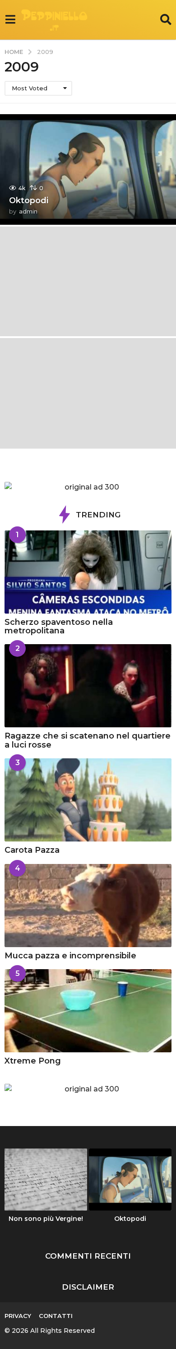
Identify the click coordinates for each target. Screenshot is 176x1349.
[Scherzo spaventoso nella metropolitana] (88, 572)
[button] (10, 20)
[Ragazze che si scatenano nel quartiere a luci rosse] (88, 685)
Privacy (18, 1315)
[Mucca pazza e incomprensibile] (88, 905)
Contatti (56, 1315)
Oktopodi (28, 200)
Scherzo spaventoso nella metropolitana (59, 626)
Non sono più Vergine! (46, 1219)
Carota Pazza (32, 850)
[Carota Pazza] (88, 799)
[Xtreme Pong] (88, 1010)
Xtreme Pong (33, 1061)
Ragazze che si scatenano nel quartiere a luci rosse (88, 740)
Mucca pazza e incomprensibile (70, 956)
